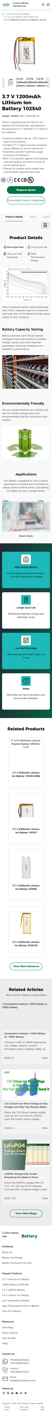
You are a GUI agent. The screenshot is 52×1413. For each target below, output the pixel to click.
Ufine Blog (7, 1327)
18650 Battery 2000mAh (15, 1284)
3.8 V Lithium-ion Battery (15, 1295)
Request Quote (26, 189)
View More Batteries (26, 966)
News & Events (10, 1333)
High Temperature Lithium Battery (20, 1306)
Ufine (45, 1058)
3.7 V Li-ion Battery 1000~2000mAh (21, 17)
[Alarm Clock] (26, 516)
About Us (7, 1252)
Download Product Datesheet (26, 200)
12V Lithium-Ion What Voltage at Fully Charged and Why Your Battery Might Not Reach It (26, 1107)
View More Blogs (26, 1213)
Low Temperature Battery (15, 1300)
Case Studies (9, 1338)
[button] (3, 82)
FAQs (5, 1343)
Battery (29, 1236)
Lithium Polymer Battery (18, 14)
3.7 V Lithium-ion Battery (15, 1279)
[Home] (3, 14)
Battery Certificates (12, 1257)
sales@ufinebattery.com (23, 1380)
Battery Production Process (16, 1263)
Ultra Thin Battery (11, 1311)
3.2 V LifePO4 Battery (13, 1290)
